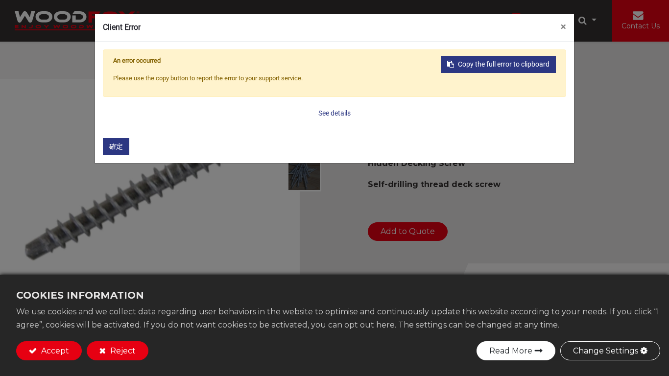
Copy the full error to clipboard (504, 64)
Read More (510, 350)
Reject (122, 350)
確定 (116, 146)
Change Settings (605, 350)
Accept (54, 350)
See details (334, 113)
